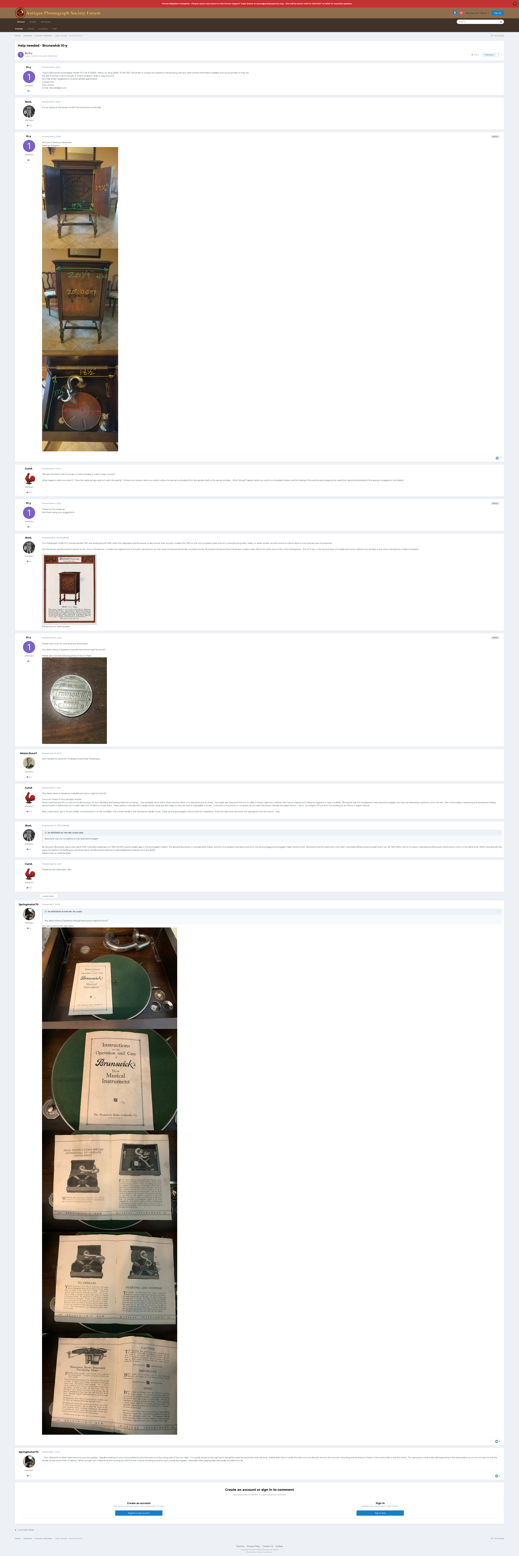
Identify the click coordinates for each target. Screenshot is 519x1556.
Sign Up (497, 13)
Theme (239, 1546)
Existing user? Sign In (477, 13)
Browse (21, 22)
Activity (33, 22)
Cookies (279, 1546)
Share (476, 55)
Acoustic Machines (48, 56)
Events (31, 29)
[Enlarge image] (69, 589)
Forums (19, 29)
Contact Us (267, 1546)
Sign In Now (380, 1513)
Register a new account (139, 1513)
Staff (55, 29)
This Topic (490, 22)
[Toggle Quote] (46, 833)
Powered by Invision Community (259, 1552)
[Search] (501, 22)
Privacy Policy (253, 1546)
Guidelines (43, 29)
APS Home (45, 22)
